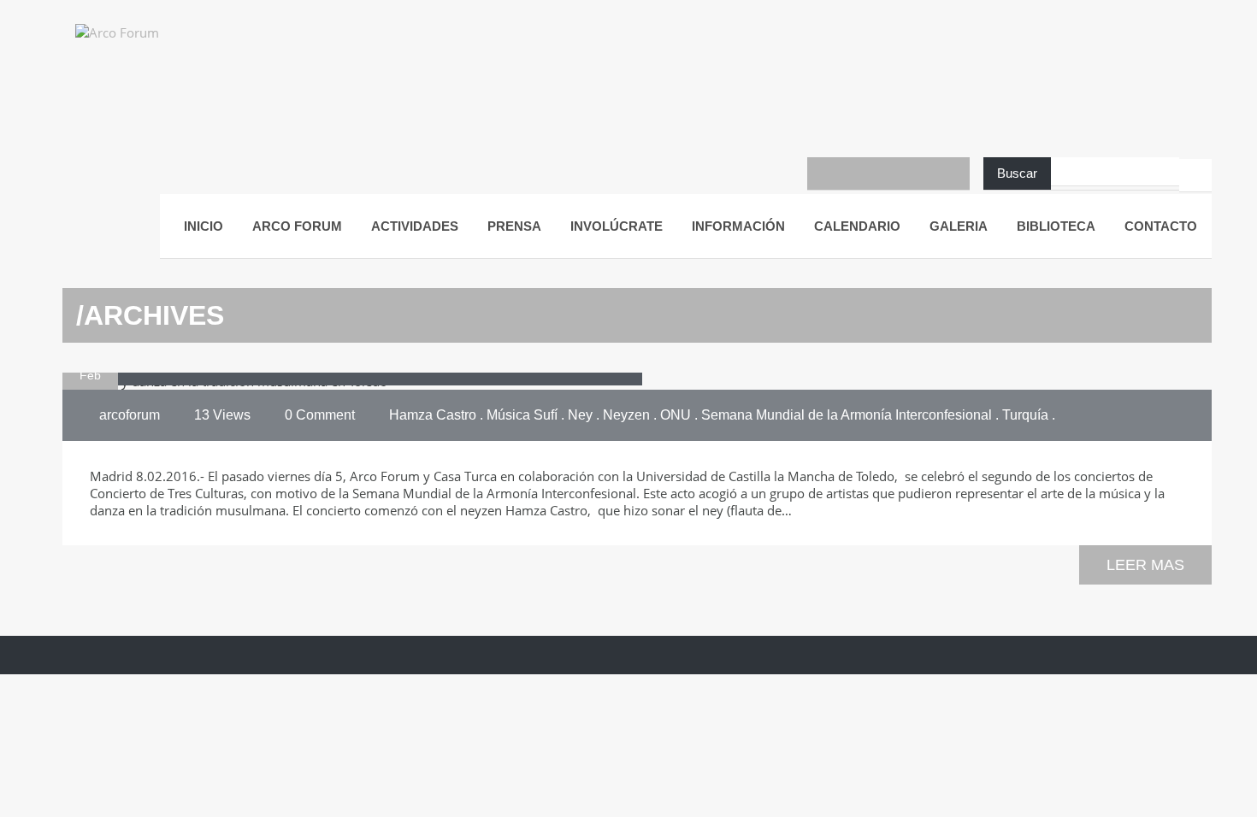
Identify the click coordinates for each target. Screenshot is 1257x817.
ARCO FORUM (297, 226)
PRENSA (514, 226)
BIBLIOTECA (1056, 226)
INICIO (203, 226)
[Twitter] (888, 173)
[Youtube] (856, 173)
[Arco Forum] (135, 47)
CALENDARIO (857, 226)
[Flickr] (921, 173)
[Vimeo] (953, 173)
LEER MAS (1145, 564)
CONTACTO (1160, 226)
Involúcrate (616, 226)
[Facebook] (823, 173)
